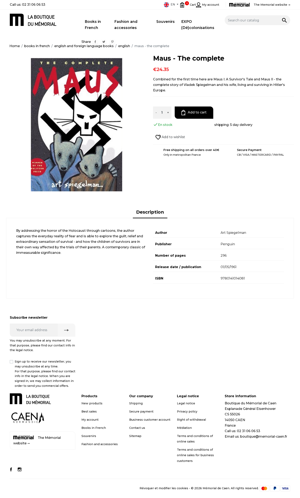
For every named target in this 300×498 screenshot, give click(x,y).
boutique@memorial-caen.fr (263, 436)
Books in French (93, 428)
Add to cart (197, 112)
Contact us (137, 428)
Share (95, 41)
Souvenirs (88, 436)
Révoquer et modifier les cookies (164, 488)
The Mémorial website (37, 440)
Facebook (11, 469)
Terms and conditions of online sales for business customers (195, 455)
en (173, 4)
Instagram (19, 469)
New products (91, 403)
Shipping (136, 403)
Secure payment (141, 411)
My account (90, 419)
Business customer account (149, 419)
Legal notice (186, 403)
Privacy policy (187, 411)
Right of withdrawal (191, 419)
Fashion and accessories (99, 444)
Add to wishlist (173, 137)
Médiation (184, 428)
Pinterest (112, 41)
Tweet (103, 41)
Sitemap (135, 436)
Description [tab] (150, 212)
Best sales (89, 411)
